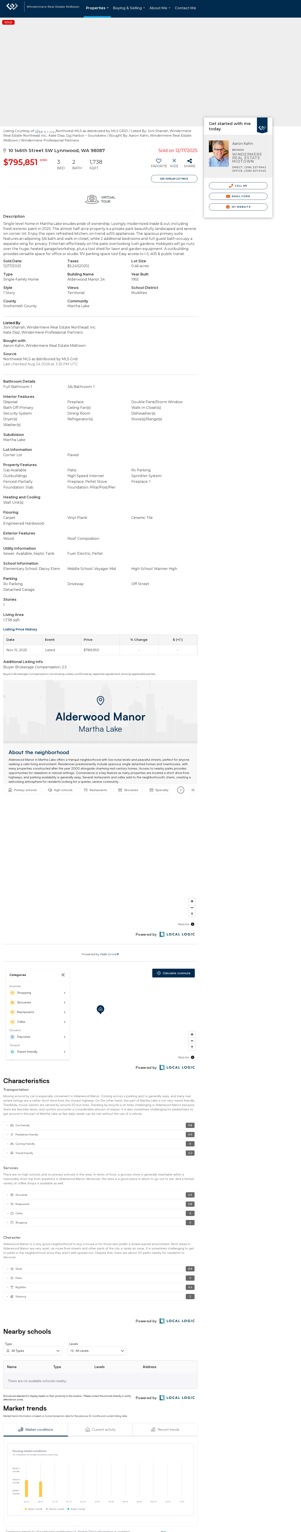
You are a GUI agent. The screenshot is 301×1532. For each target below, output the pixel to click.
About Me (160, 12)
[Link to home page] (12, 9)
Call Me (240, 185)
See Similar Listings (174, 178)
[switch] (159, 164)
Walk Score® (109, 954)
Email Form (240, 196)
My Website (241, 206)
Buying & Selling (130, 12)
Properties (98, 12)
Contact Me (185, 8)
